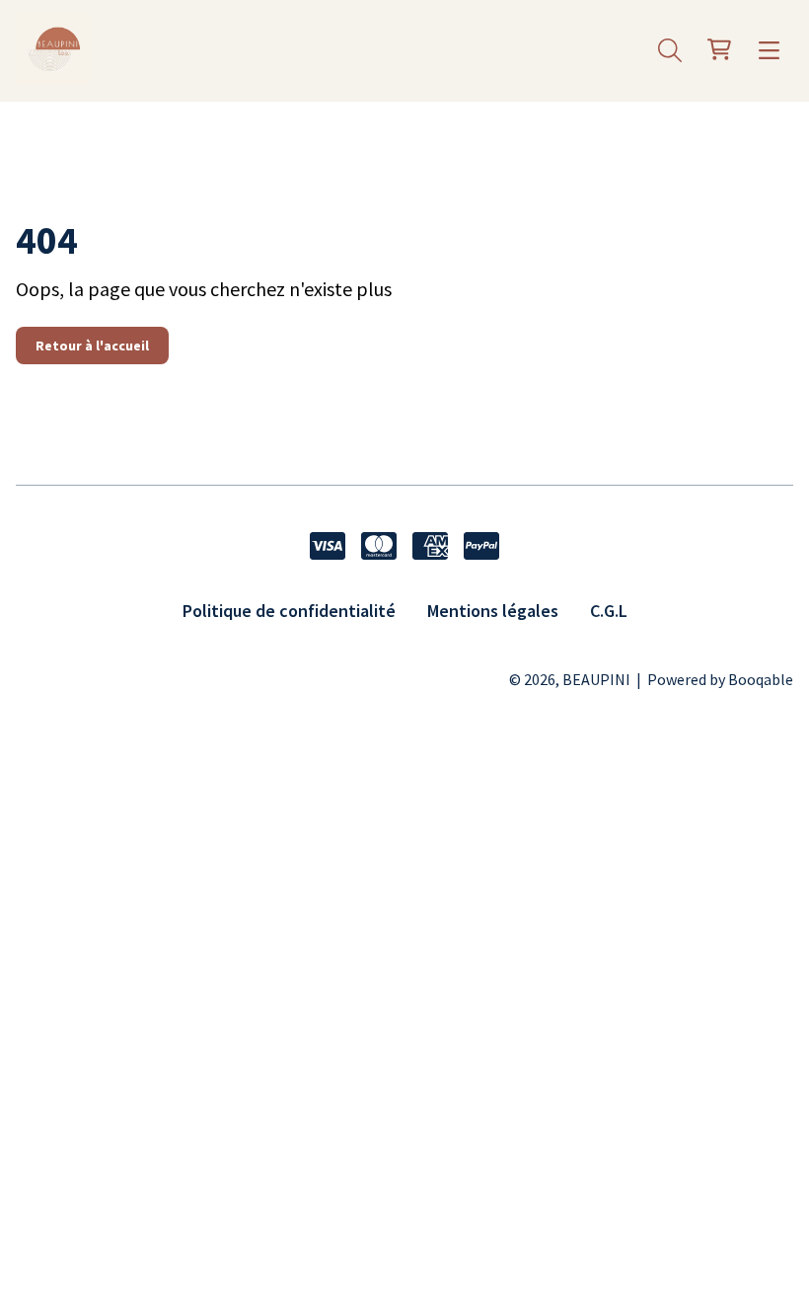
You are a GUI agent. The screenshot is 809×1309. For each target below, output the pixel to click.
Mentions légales (492, 610)
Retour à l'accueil (92, 345)
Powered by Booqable (720, 679)
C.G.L (608, 610)
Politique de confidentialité (289, 610)
